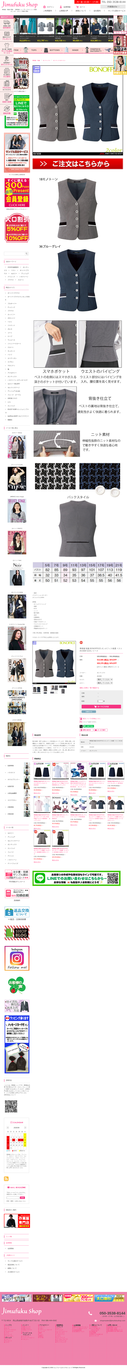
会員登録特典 (77, 1330)
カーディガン (8, 1336)
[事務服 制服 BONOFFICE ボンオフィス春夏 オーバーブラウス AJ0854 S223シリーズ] (97, 811)
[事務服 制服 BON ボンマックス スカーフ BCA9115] (78, 811)
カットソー (25, 1331)
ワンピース (25, 1336)
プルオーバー (8, 1331)
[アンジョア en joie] (17, 464)
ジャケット (8, 1326)
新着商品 (59, 1325)
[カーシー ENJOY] (17, 528)
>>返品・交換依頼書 (17, 919)
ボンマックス (46, 60)
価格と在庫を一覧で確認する (89, 688)
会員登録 (67, 7)
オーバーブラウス (10, 1330)
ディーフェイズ (60, 1342)
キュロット (8, 1341)
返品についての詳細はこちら (91, 718)
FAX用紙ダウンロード (113, 1326)
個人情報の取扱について (114, 1329)
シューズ (41, 1331)
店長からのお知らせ (96, 1334)
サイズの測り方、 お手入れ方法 (95, 1329)
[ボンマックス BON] (17, 592)
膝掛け (40, 1336)
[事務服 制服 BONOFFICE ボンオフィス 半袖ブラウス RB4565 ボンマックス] (60, 778)
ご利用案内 (47, 11)
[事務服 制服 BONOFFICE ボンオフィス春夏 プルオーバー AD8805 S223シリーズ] (42, 845)
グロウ (58, 1336)
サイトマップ (94, 1336)
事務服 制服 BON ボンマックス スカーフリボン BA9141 (60, 816)
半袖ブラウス (26, 1328)
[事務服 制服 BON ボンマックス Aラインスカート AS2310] (42, 778)
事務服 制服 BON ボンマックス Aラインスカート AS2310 (42, 783)
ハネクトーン (23, 277)
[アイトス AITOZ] (17, 688)
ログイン (50, 7)
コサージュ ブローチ (45, 1330)
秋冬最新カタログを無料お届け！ (17, 91)
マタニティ (25, 1339)
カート (82, 7)
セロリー (58, 1328)
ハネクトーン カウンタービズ (17, 380)
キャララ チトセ (60, 1340)
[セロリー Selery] (17, 432)
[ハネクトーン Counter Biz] (17, 624)
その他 (40, 1337)
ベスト (6, 1333)
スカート (21, 280)
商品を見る (37, 793)
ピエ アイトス (60, 1337)
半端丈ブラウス (26, 1330)
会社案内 (97, 11)
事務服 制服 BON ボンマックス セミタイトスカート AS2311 (97, 783)
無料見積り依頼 (111, 1328)
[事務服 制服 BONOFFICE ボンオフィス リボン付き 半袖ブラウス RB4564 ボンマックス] (42, 811)
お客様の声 (63, 11)
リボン (40, 1328)
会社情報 (92, 1332)
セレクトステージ (61, 1331)
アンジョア (25, 273)
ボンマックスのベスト (59, 60)
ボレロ (6, 1328)
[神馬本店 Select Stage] (17, 496)
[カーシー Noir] (17, 560)
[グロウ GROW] (17, 720)
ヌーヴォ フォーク (61, 1339)
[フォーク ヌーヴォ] (17, 656)
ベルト (40, 1334)
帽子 (40, 1333)
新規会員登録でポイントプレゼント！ (17, 209)
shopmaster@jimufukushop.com (112, 1321)
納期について (81, 11)
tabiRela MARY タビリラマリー (18, 416)
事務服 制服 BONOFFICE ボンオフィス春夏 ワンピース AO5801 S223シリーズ (60, 850)
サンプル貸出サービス (117, 11)
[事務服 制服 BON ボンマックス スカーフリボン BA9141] (60, 811)
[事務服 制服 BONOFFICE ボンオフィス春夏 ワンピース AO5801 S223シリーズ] (60, 845)
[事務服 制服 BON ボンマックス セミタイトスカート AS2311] (97, 778)
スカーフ (41, 1326)
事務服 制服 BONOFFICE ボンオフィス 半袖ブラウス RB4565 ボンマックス (60, 783)
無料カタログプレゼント (80, 1327)
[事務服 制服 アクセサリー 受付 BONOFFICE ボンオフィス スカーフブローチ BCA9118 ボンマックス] (78, 778)
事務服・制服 (36, 60)
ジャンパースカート (28, 1337)
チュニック (8, 1334)
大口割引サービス (78, 1331)
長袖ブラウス (26, 1326)
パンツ (6, 1342)
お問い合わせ (111, 1325)
